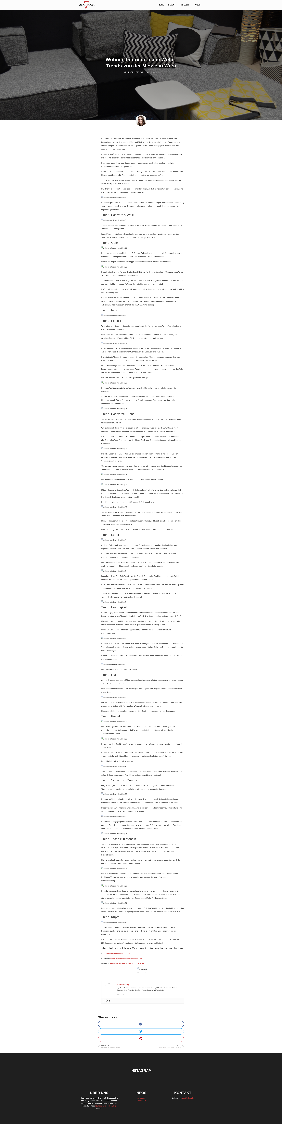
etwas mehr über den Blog (105, 1106)
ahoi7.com (120, 994)
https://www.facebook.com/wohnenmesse (126, 959)
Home (161, 5)
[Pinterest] (107, 1001)
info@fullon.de (188, 1098)
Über (197, 5)
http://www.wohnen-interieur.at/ (118, 954)
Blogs (171, 5)
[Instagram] (104, 1001)
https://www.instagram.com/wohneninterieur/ (127, 964)
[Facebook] (110, 1001)
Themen (185, 5)
